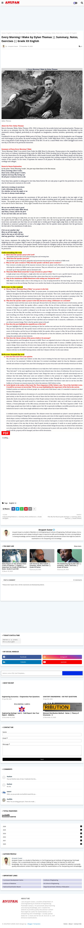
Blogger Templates (34, 924)
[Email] (30, 509)
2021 (42, 840)
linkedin (23, 662)
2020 (42, 844)
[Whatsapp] (22, 509)
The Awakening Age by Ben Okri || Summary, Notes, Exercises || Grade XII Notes (69, 565)
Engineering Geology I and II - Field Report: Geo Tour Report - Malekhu (20, 714)
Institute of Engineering (51, 880)
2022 (42, 837)
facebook (23, 657)
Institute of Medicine (9, 883)
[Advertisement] (42, 18)
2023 (42, 833)
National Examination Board (12, 887)
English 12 (10, 33)
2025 (42, 830)
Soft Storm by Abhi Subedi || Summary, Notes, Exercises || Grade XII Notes (40, 565)
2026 (42, 826)
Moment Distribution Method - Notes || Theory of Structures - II (61, 714)
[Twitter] (17, 509)
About (71, 924)
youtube (63, 662)
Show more (77, 546)
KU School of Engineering (51, 883)
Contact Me (77, 924)
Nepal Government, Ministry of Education (56, 887)
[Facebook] (13, 509)
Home (4, 33)
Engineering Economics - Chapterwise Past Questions (21, 697)
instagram (63, 657)
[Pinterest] (26, 509)
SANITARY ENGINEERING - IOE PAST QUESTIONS (60, 697)
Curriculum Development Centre (13, 880)
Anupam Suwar (46, 530)
